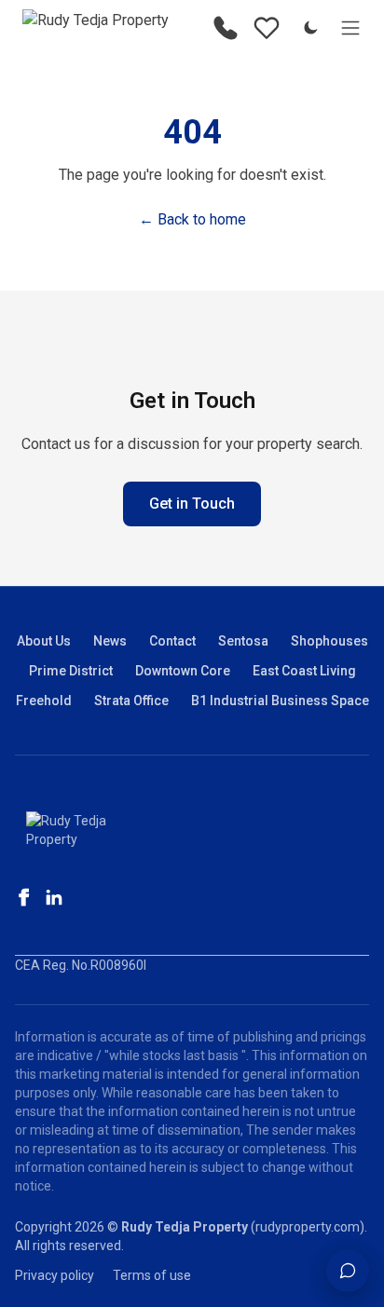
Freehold (44, 700)
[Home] (95, 28)
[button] (347, 1270)
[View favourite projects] (266, 28)
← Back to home (192, 219)
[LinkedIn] (54, 897)
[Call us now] (225, 28)
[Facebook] (24, 897)
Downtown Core (182, 670)
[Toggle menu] (350, 28)
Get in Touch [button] (192, 503)
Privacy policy (54, 1275)
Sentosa (243, 640)
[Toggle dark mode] (310, 28)
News (110, 640)
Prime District (71, 670)
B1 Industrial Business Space (280, 700)
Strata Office (131, 700)
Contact (172, 640)
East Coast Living (304, 670)
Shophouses (329, 640)
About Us (44, 640)
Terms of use (152, 1275)
